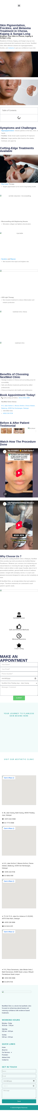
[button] (19, 5)
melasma (11, 48)
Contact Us (5, 1060)
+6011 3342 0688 (10, 819)
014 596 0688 (10, 978)
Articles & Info (6, 1057)
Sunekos (4, 259)
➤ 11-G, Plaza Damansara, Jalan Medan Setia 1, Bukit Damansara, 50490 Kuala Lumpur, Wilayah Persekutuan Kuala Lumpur (18, 972)
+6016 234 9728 (9, 872)
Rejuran (13, 259)
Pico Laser (4, 184)
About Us (4, 1050)
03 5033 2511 (8, 926)
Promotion (5, 1055)
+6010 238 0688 (9, 922)
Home (4, 1047)
